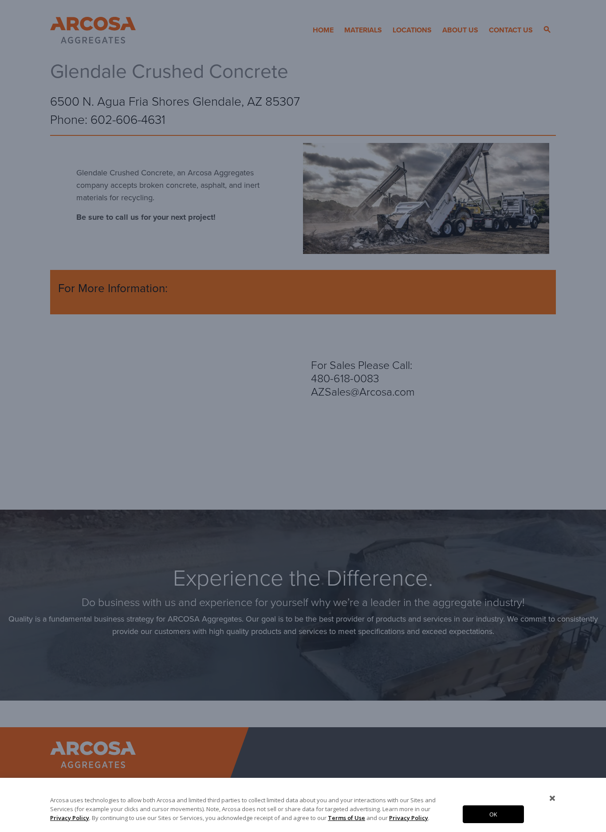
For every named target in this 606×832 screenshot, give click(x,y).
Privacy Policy (69, 818)
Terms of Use (346, 818)
